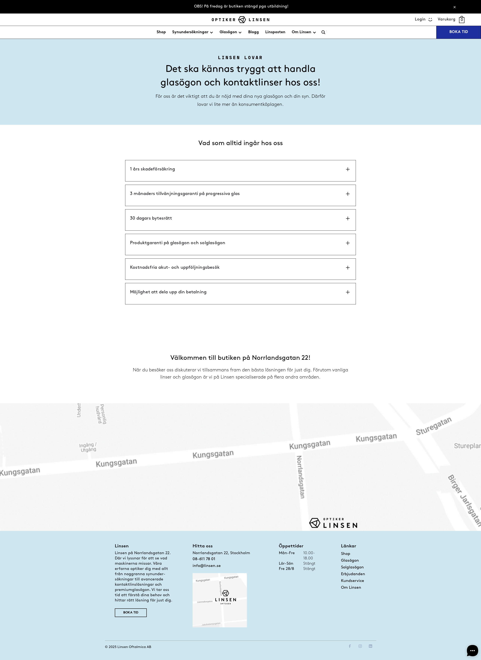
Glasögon (350, 561)
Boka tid (458, 32)
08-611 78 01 (204, 559)
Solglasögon (352, 567)
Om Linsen (351, 588)
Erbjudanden (353, 574)
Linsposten (275, 32)
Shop (161, 32)
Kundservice (352, 581)
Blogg (253, 32)
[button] (192, 32)
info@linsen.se (207, 566)
